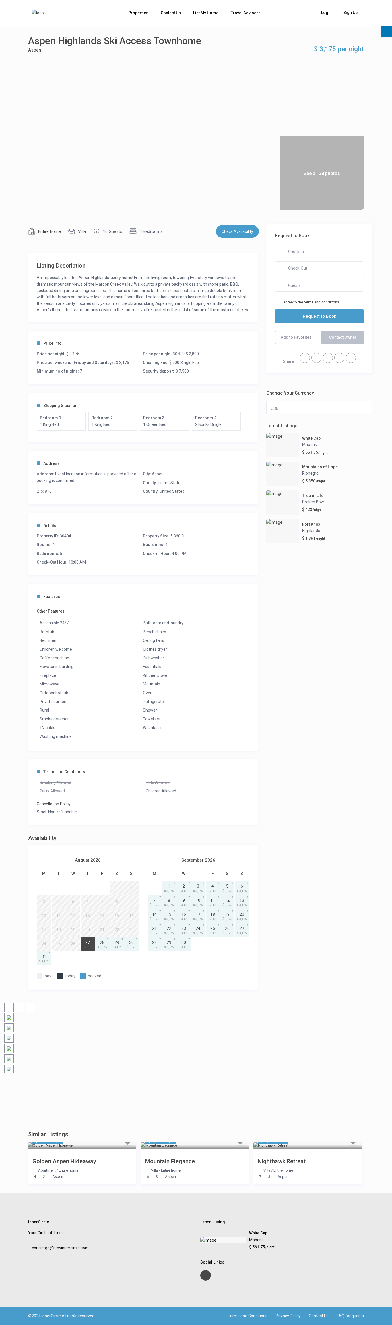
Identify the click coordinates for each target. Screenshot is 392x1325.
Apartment (47, 1170)
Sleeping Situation (60, 405)
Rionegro (310, 473)
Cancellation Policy (54, 804)
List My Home (205, 13)
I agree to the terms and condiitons (310, 302)
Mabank (309, 444)
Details (49, 525)
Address (51, 463)
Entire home (49, 231)
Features (51, 596)
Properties (138, 13)
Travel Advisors (246, 13)
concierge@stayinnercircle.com (60, 1248)
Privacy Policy (288, 1316)
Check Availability (237, 231)
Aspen (34, 50)
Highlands (311, 530)
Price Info (52, 343)
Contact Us (171, 13)
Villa (82, 231)
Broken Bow (313, 502)
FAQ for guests (350, 1316)
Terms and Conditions (64, 771)
